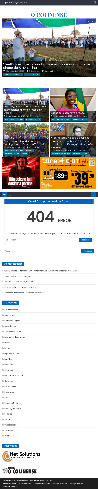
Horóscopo (9, 364)
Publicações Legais (12, 408)
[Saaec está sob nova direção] (73, 105)
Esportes (29, 150)
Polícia (7, 397)
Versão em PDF (11, 430)
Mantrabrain (47, 480)
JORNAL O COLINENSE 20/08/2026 (19, 282)
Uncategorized (10, 425)
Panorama (9, 392)
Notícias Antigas (10, 486)
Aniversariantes (11, 309)
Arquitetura (9, 315)
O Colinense (34, 71)
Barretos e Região (12, 320)
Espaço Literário (76, 483)
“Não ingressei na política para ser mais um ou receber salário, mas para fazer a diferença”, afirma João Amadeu (72, 142)
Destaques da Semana (13, 74)
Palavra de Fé (10, 386)
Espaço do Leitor (11, 353)
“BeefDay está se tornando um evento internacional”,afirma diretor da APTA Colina (49, 66)
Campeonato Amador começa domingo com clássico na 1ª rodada (24, 142)
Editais (7, 348)
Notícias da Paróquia (13, 375)
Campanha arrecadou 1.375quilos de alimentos (25, 292)
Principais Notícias (32, 74)
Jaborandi (8, 370)
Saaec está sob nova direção (68, 113)
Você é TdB (9, 436)
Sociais (25, 154)
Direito (7, 342)
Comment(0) (49, 71)
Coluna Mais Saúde (12, 331)
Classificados (10, 326)
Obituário (8, 381)
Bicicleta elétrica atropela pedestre (20, 287)
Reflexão (8, 414)
